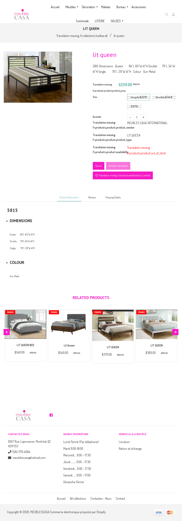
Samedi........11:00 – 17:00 (76, 475)
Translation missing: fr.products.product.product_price (106, 87)
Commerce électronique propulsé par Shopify (78, 512)
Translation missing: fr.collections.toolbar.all (81, 36)
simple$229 (139, 97)
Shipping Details (113, 197)
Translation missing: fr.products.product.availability (110, 149)
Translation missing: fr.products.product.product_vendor (110, 125)
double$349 (164, 97)
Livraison (124, 442)
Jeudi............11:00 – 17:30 (76, 462)
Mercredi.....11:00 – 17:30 (77, 455)
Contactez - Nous (100, 498)
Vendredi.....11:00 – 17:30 (77, 469)
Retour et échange (130, 449)
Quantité (97, 116)
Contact (120, 498)
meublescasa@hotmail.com (29, 458)
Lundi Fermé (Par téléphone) (81, 442)
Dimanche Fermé (73, 482)
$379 (134, 106)
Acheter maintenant (118, 165)
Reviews (92, 197)
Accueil (61, 498)
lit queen (69, 345)
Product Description (69, 197)
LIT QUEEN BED (25, 345)
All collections (78, 498)
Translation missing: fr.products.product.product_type (110, 137)
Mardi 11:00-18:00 (73, 449)
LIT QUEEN (113, 347)
